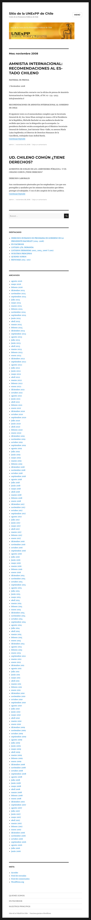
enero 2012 (16, 662)
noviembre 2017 (18, 507)
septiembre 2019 (18, 445)
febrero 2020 (17, 430)
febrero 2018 (16, 498)
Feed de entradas (18, 876)
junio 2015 (15, 594)
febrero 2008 (17, 795)
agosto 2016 (16, 554)
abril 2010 (15, 718)
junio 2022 (16, 371)
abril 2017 (15, 529)
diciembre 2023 (18, 331)
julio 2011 (15, 671)
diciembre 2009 (18, 727)
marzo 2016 (16, 566)
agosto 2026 (16, 281)
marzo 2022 (16, 380)
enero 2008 (16, 798)
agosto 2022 (16, 365)
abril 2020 (15, 427)
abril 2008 (15, 789)
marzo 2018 (16, 495)
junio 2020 (16, 424)
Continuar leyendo (17, 139)
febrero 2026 (17, 287)
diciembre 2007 (18, 802)
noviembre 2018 (18, 470)
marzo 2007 (16, 823)
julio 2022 (15, 368)
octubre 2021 (17, 393)
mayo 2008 (16, 786)
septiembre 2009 (18, 737)
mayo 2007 (16, 817)
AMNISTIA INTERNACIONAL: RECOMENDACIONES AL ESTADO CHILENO (36, 68)
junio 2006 (16, 851)
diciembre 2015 (18, 575)
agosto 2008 (16, 777)
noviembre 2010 (18, 696)
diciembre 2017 (17, 504)
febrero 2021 (16, 405)
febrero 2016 (16, 569)
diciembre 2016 (18, 541)
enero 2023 (16, 355)
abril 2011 (15, 681)
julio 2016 (15, 557)
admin (11, 144)
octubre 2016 (17, 547)
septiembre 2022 (18, 362)
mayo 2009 (16, 749)
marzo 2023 (16, 349)
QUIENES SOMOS (18, 257)
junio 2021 (15, 399)
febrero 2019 (16, 464)
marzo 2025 (16, 306)
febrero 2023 (16, 352)
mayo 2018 (16, 489)
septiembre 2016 (18, 551)
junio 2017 (15, 523)
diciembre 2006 (18, 833)
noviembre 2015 (18, 578)
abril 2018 (15, 492)
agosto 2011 (16, 668)
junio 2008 (16, 783)
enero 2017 (16, 538)
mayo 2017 (16, 526)
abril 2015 (15, 600)
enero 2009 (16, 761)
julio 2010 (15, 709)
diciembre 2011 (17, 665)
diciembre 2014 (18, 613)
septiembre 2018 (18, 476)
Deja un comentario (39, 144)
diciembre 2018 (18, 467)
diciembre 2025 (18, 290)
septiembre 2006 (18, 842)
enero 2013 (16, 653)
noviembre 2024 (18, 312)
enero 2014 (16, 640)
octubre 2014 (17, 619)
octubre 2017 (16, 510)
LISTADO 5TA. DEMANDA (22, 247)
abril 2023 (15, 346)
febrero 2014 (16, 637)
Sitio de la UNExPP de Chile (31, 13)
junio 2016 (15, 560)
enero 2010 (16, 724)
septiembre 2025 (18, 296)
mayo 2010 (16, 715)
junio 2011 (15, 675)
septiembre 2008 (18, 774)
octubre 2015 (17, 582)
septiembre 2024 (18, 315)
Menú (77, 15)
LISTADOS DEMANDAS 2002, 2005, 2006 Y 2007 (32, 250)
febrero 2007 (16, 826)
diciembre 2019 (18, 436)
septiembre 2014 (18, 622)
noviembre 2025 (18, 293)
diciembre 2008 (18, 764)
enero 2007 (16, 829)
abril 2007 (15, 820)
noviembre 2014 (18, 616)
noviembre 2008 (18, 768)
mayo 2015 (16, 597)
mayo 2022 (16, 374)
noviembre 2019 (18, 439)
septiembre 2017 (18, 513)
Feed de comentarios (20, 879)
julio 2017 (15, 520)
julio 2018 (15, 482)
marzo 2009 (16, 755)
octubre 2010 (17, 699)
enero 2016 (16, 572)
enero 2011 (16, 690)
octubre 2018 (17, 473)
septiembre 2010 (18, 702)
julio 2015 (15, 591)
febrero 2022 (17, 383)
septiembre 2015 (18, 585)
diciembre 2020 (18, 411)
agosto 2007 (16, 808)
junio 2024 (16, 318)
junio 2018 (15, 486)
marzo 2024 (16, 324)
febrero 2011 (16, 687)
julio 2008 (15, 780)
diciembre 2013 (17, 644)
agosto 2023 (16, 337)
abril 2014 (15, 631)
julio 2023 (15, 340)
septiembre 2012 (18, 656)
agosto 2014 (16, 625)
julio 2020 (15, 420)
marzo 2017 (16, 532)
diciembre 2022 (18, 358)
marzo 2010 (16, 721)
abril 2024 (15, 321)
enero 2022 (16, 386)
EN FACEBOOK (17, 244)
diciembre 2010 (18, 693)
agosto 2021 (16, 396)
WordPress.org (17, 882)
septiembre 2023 (18, 334)
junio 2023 (16, 343)
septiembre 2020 (18, 417)
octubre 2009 (17, 733)
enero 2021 (16, 408)
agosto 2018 (16, 479)
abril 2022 (15, 377)
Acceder (14, 873)
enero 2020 (16, 433)
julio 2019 (15, 451)
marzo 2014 (16, 634)
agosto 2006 (16, 845)
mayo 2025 (16, 303)
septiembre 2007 (18, 805)
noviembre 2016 (18, 544)
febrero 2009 (17, 758)
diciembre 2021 (18, 389)
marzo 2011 (16, 684)
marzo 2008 (16, 792)
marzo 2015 (16, 603)
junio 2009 (16, 746)
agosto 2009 (16, 740)
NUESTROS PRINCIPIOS (21, 253)
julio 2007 (15, 811)
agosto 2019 (16, 448)
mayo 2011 (15, 678)
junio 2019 (15, 455)
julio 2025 (15, 300)
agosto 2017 (16, 517)
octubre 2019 (17, 442)
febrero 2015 (16, 606)
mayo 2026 (16, 284)
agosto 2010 (16, 706)
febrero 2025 (17, 309)
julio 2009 (15, 743)
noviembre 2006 (18, 836)
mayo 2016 (16, 563)
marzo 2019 (16, 461)
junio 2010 (15, 712)
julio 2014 (15, 628)
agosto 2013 (16, 647)
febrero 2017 (16, 535)
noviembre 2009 (18, 730)
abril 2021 (15, 402)
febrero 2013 (16, 650)
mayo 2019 (16, 458)
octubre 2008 (17, 771)
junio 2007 (16, 814)
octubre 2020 (17, 414)
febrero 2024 (17, 327)
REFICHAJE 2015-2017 (21, 260)
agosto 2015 (16, 588)
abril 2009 (15, 752)
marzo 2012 (16, 659)
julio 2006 (15, 848)
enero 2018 (16, 501)
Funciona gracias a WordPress (40, 913)
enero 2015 (16, 609)
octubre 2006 (17, 839)
